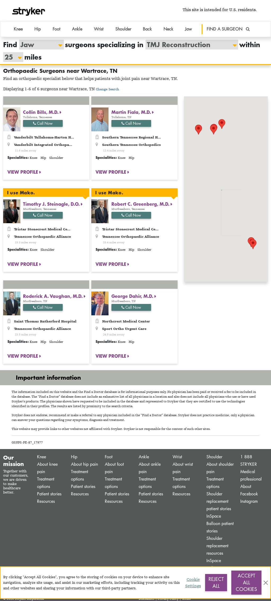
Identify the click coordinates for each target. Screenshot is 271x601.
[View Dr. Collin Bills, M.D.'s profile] (11, 119)
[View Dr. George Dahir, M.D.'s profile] (100, 303)
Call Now (44, 123)
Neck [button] (168, 29)
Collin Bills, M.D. (41, 112)
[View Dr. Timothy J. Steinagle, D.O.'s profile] (11, 210)
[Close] (266, 583)
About (245, 486)
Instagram (249, 501)
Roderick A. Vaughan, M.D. (53, 296)
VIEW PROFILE (23, 172)
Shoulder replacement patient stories (218, 501)
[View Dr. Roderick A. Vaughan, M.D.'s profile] (11, 303)
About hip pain (84, 464)
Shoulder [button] (123, 29)
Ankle (144, 457)
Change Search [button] (107, 89)
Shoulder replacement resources (217, 546)
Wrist (177, 457)
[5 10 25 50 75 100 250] (10, 57)
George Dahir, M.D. (133, 296)
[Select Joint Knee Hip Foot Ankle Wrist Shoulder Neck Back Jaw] (38, 45)
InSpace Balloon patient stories (220, 523)
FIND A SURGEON (225, 29)
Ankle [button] (77, 29)
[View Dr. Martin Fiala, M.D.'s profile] (100, 119)
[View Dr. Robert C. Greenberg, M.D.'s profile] (100, 210)
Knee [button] (18, 29)
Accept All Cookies (246, 582)
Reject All (216, 582)
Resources (46, 501)
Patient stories (49, 494)
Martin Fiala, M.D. (131, 112)
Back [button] (147, 29)
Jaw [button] (188, 29)
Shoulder (214, 457)
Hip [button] (37, 29)
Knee (41, 457)
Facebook (249, 494)
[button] (253, 244)
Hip (74, 457)
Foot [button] (56, 29)
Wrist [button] (98, 29)
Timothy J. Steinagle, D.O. (52, 204)
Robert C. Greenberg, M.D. (141, 204)
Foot (108, 457)
